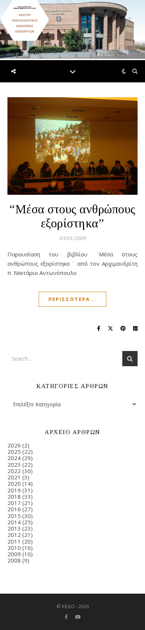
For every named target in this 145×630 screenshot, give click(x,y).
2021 (14, 477)
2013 (14, 528)
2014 (14, 522)
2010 (14, 547)
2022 (14, 471)
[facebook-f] (67, 616)
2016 (14, 509)
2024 (14, 458)
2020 (14, 483)
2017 (14, 502)
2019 (14, 490)
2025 (14, 451)
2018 (14, 496)
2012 (14, 534)
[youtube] (78, 616)
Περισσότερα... (72, 299)
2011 (14, 541)
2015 (14, 515)
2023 (14, 464)
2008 (14, 560)
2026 (14, 445)
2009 (14, 554)
